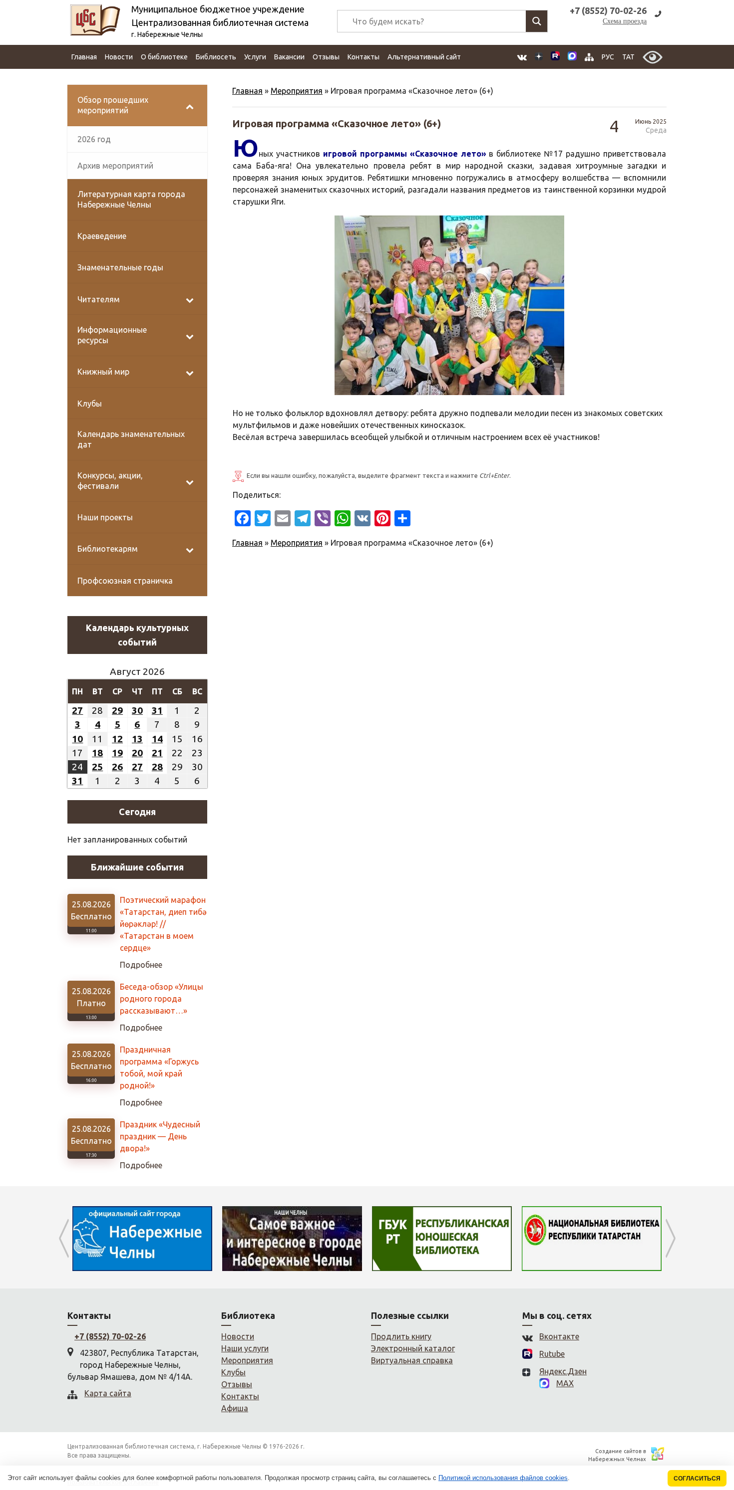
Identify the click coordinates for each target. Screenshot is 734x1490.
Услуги (255, 57)
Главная (84, 57)
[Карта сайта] (589, 57)
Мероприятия (297, 90)
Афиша (234, 1408)
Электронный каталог (413, 1348)
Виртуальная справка (412, 1360)
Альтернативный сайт (424, 57)
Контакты (363, 57)
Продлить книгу (401, 1336)
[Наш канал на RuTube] (555, 57)
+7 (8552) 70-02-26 (110, 1336)
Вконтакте (559, 1336)
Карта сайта (107, 1393)
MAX (565, 1383)
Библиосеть (216, 57)
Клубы (233, 1372)
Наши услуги (245, 1348)
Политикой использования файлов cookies (503, 1478)
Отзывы (326, 57)
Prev (63, 1239)
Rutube (552, 1353)
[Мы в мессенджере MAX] (572, 57)
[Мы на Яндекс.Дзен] (539, 57)
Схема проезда (625, 21)
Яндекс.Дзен (563, 1371)
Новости (119, 57)
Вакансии (289, 57)
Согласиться (697, 1478)
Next (670, 1239)
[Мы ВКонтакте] (522, 57)
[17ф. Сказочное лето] (449, 305)
